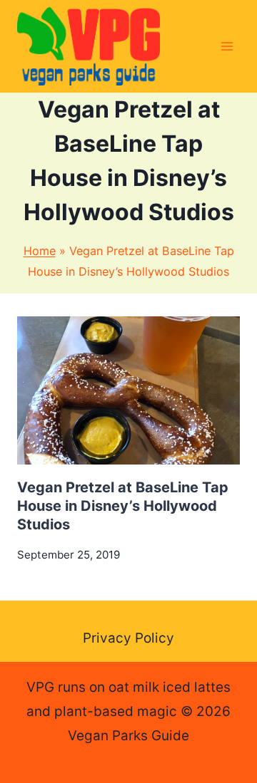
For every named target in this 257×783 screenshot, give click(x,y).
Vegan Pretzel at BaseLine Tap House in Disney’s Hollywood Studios (122, 506)
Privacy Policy (128, 638)
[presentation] (128, 390)
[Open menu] (226, 46)
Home (40, 251)
